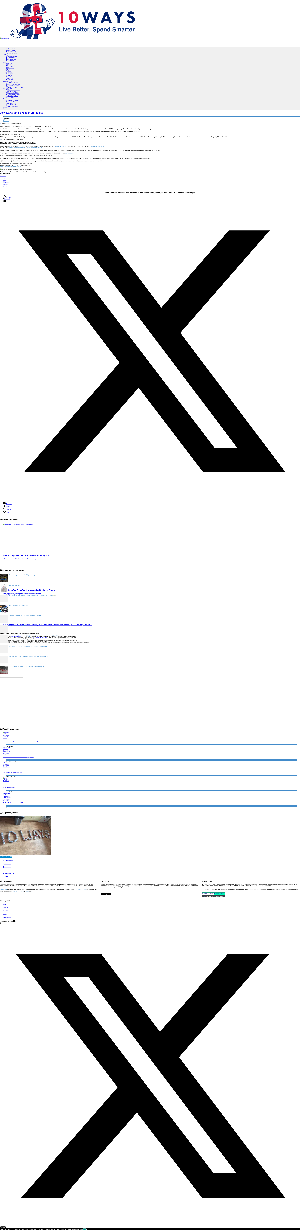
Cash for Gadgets (13, 104)
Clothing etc (9, 73)
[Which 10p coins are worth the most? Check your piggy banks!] (151, 751)
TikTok (27, 891)
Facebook (7, 864)
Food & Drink (8, 116)
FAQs (4, 109)
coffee (4, 178)
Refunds (10, 78)
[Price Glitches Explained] (151, 781)
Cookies (4, 914)
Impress (5, 107)
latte (4, 181)
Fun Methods (11, 57)
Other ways (11, 97)
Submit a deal (8, 860)
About (4, 904)
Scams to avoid (12, 91)
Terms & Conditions (7, 917)
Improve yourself (7, 88)
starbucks (5, 184)
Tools (4, 99)
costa (4, 180)
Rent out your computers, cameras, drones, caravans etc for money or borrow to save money (25, 741)
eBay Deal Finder (13, 102)
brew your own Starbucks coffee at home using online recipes (25, 147)
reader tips (6, 182)
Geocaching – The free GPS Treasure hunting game (26, 555)
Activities (10, 66)
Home (9, 71)
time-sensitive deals (80, 889)
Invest (8, 760)
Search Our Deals (13, 48)
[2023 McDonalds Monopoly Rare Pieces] (151, 766)
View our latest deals (6, 856)
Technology (11, 68)
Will (4, 119)
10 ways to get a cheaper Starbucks (21, 112)
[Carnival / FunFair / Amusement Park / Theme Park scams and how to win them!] (151, 797)
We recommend (7, 81)
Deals (4, 47)
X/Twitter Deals (12, 51)
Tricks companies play (14, 90)
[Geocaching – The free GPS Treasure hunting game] (151, 538)
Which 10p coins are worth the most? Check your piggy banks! (18, 757)
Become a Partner (9, 873)
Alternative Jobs (12, 56)
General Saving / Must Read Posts (15, 790)
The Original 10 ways (14, 94)
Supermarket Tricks (13, 93)
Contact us (5, 907)
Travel (9, 76)
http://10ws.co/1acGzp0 (97, 146)
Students (10, 79)
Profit (4, 54)
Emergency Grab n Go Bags (15, 87)
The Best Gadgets (13, 82)
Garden (10, 72)
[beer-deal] (25, 854)
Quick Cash (11, 60)
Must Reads (11, 63)
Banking (8, 69)
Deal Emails (11, 50)
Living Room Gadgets (14, 84)
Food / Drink (11, 65)
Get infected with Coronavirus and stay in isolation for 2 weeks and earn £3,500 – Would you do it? (47, 625)
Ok (84, 1229)
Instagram (7, 867)
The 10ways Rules (13, 96)
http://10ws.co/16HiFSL (61, 146)
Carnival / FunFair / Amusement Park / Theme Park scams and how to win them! (22, 802)
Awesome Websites (13, 85)
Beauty (10, 75)
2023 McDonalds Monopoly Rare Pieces (12, 772)
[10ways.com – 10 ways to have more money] (68, 38)
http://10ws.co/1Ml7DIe (71, 153)
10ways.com (3, 889)
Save (4, 62)
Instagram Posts (12, 53)
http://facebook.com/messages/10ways (10, 166)
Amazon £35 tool (11, 103)
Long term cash (12, 59)
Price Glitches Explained (9, 787)
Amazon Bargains (13, 100)
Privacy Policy (6, 910)
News (7, 775)
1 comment (6, 121)
